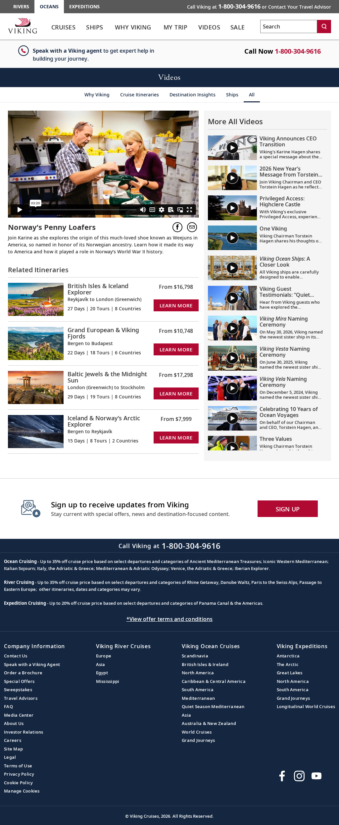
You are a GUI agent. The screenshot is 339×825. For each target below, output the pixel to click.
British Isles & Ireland (205, 664)
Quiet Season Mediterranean (213, 706)
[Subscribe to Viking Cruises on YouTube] (316, 776)
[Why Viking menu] (159, 27)
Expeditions (84, 6)
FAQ (8, 706)
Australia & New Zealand (209, 723)
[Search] (324, 26)
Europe (104, 656)
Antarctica (288, 656)
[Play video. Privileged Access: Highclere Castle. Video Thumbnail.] (232, 207)
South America (198, 690)
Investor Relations (23, 732)
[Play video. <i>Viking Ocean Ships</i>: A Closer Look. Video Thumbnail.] (232, 268)
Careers (12, 740)
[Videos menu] (227, 27)
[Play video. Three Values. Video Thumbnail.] (232, 448)
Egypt (102, 673)
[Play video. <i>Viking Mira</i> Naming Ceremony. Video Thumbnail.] (232, 328)
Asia (100, 664)
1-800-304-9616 (298, 51)
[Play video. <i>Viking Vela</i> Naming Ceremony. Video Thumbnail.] (232, 388)
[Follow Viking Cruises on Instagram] (299, 776)
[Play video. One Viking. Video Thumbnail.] (232, 238)
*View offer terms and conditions (169, 619)
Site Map (13, 749)
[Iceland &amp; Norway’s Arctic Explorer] (36, 431)
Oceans (49, 6)
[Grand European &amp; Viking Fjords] (36, 342)
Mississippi (108, 681)
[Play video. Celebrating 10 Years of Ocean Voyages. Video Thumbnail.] (232, 418)
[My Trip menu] (194, 27)
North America (198, 673)
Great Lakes (290, 673)
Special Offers (19, 681)
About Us (14, 723)
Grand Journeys (198, 740)
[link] (63, 29)
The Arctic (288, 664)
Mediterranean (198, 698)
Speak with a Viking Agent (32, 664)
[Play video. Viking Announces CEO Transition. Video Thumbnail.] (232, 147)
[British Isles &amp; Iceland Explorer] (36, 298)
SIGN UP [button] (288, 509)
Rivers (21, 6)
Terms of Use (18, 766)
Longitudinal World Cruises (306, 706)
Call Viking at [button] (259, 6)
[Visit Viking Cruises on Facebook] (282, 776)
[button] (177, 227)
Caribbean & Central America (214, 681)
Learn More (176, 305)
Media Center (18, 715)
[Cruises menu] (82, 27)
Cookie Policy (18, 783)
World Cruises (197, 732)
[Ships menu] (110, 27)
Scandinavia (195, 656)
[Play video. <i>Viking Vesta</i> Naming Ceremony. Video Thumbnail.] (232, 358)
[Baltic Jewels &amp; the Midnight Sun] (36, 387)
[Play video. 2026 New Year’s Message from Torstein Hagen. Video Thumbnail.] (232, 178)
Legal (10, 757)
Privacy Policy (19, 774)
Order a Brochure (23, 673)
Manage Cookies (22, 791)
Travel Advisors (20, 698)
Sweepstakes (18, 690)
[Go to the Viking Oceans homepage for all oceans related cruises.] (22, 25)
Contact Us (15, 656)
